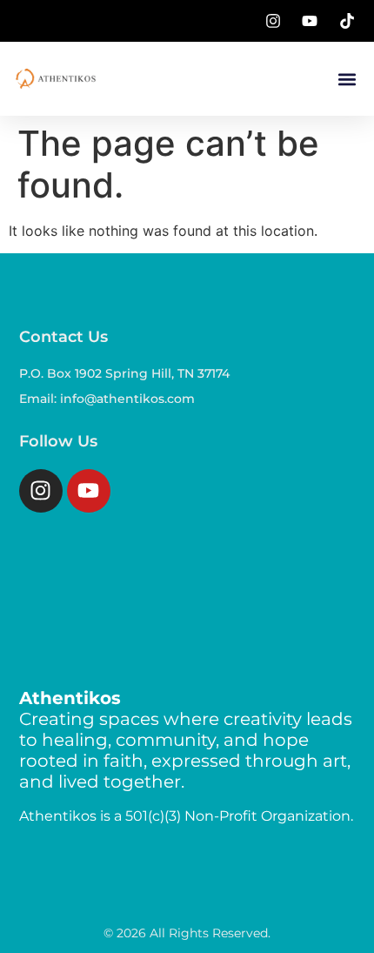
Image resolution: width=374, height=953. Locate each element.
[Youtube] (88, 491)
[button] (346, 78)
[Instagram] (41, 491)
